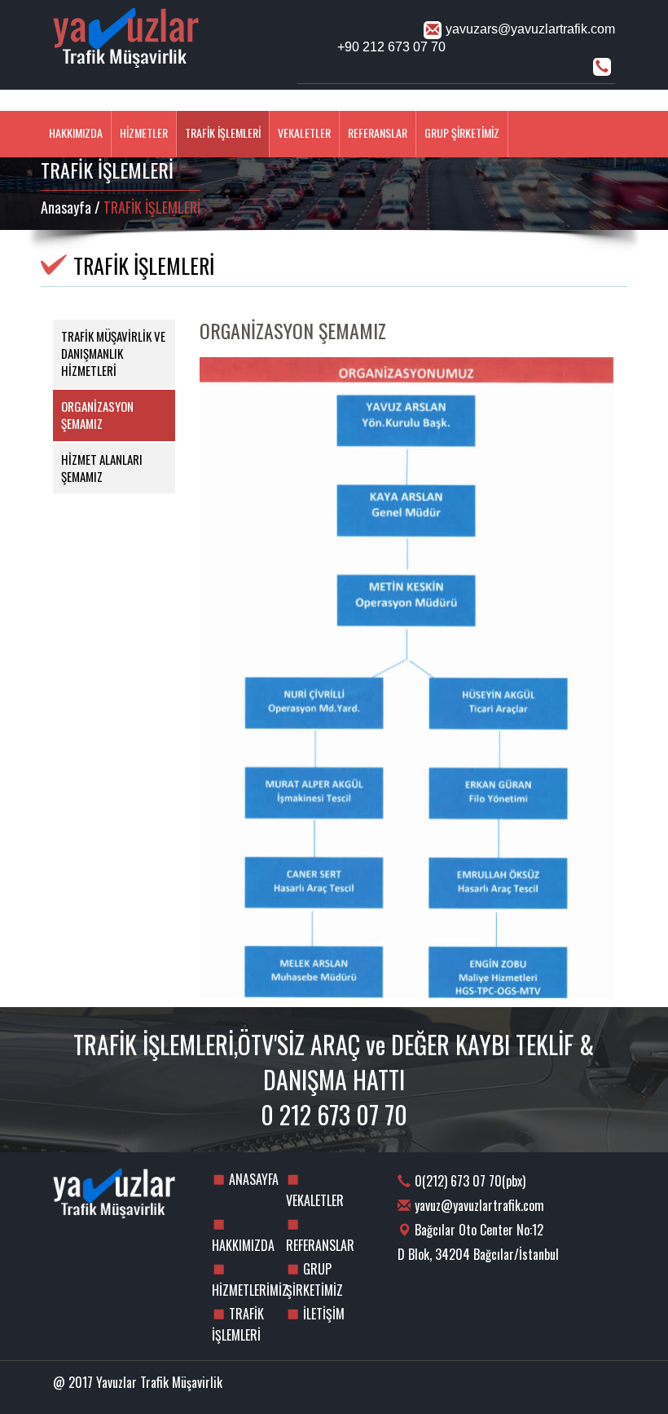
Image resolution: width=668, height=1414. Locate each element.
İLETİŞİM (594, 101)
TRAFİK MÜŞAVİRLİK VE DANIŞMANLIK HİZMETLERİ (113, 353)
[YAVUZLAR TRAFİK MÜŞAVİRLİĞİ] (163, 49)
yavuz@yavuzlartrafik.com (479, 1205)
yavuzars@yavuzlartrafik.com (530, 29)
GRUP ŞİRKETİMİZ (461, 132)
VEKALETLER (304, 132)
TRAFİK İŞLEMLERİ (223, 132)
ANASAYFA (532, 101)
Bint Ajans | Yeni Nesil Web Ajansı (588, 1385)
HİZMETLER (144, 132)
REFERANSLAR (377, 132)
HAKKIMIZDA (76, 132)
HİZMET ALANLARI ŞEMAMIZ (102, 467)
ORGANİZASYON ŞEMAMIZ (97, 414)
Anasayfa (66, 207)
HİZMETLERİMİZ (249, 1290)
